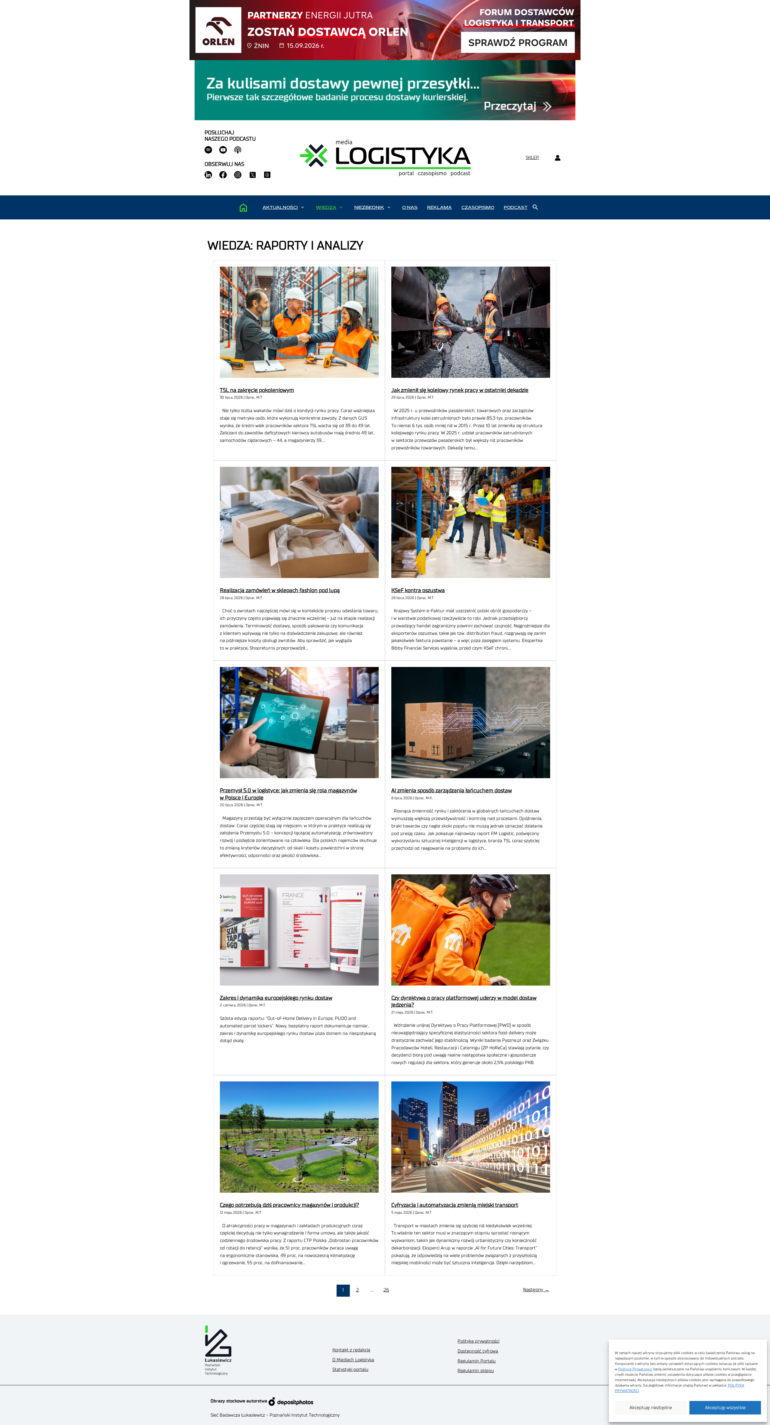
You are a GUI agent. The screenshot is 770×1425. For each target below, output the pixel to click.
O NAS (409, 207)
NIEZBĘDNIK (369, 207)
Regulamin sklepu (475, 1370)
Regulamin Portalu (476, 1361)
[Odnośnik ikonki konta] (557, 158)
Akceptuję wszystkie (725, 1407)
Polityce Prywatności (635, 1369)
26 (386, 1290)
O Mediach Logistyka (353, 1360)
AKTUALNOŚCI (280, 207)
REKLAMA (439, 207)
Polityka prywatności (478, 1341)
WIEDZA (326, 207)
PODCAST (516, 207)
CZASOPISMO (477, 207)
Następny (536, 1289)
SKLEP (532, 157)
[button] (302, 207)
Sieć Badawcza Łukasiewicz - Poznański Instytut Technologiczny (275, 1415)
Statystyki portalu (350, 1369)
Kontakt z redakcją (351, 1350)
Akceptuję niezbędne (651, 1407)
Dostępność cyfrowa (477, 1351)
